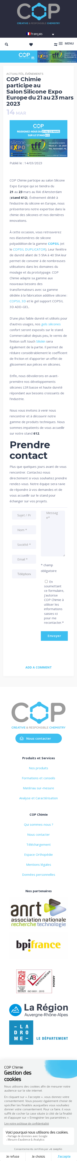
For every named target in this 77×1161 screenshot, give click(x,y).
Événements (34, 73)
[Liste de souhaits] (31, 44)
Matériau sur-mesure (38, 788)
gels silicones (51, 324)
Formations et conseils (38, 778)
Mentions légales (38, 864)
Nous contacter (38, 738)
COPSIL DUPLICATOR (29, 249)
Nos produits (38, 768)
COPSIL (53, 243)
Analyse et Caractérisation (38, 798)
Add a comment (38, 667)
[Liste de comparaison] (55, 44)
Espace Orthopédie (38, 854)
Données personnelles (38, 874)
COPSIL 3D (18, 301)
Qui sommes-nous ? (38, 824)
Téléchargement (38, 844)
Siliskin (40, 341)
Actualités (15, 73)
